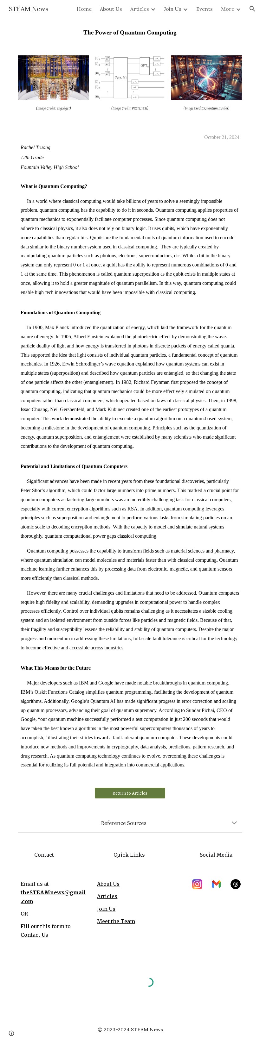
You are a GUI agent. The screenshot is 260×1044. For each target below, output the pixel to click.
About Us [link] (111, 9)
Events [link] (204, 9)
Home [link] (84, 9)
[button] (252, 8)
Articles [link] (139, 9)
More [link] (227, 9)
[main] (130, 32)
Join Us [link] (172, 9)
